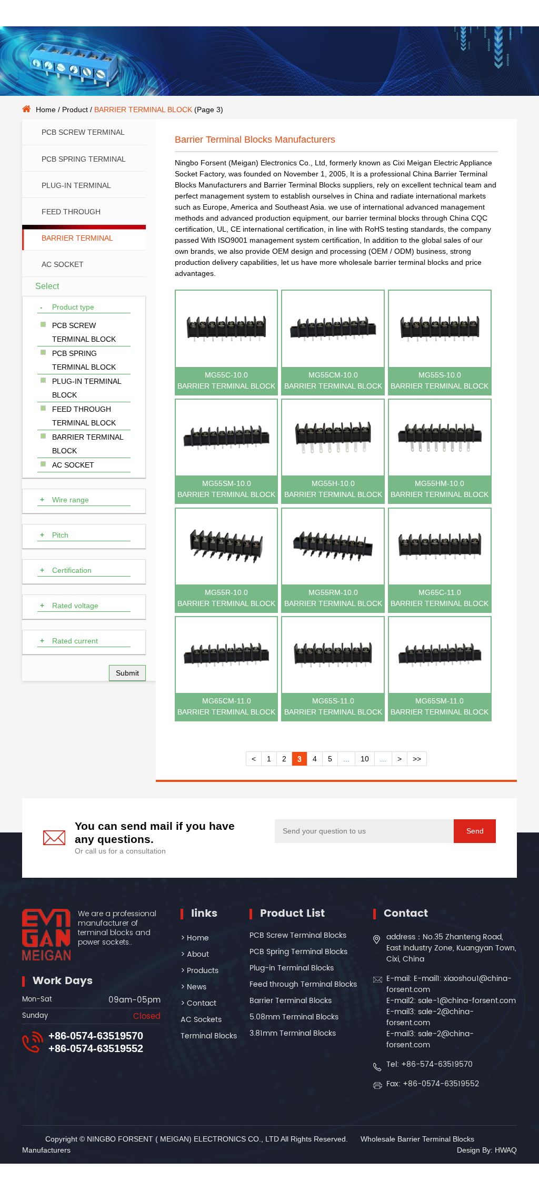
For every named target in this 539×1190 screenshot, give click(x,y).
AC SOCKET (63, 264)
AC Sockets (201, 1019)
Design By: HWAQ (487, 1150)
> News (193, 987)
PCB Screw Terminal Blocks (297, 935)
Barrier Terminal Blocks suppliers (318, 185)
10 (365, 759)
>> (417, 759)
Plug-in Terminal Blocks (291, 968)
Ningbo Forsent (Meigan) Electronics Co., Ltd (250, 162)
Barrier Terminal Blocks (290, 1000)
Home (46, 109)
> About (195, 954)
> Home (195, 938)
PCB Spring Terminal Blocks (298, 951)
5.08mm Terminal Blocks (293, 1017)
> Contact (198, 1003)
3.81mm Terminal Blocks (292, 1033)
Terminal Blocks (209, 1036)
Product (75, 109)
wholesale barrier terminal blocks (393, 262)
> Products (199, 970)
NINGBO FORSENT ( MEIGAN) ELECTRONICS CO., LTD (183, 1139)
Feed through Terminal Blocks (303, 984)
